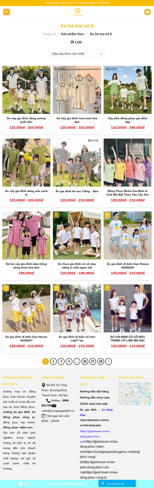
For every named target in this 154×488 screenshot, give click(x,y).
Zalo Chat (30, 484)
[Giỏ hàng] (147, 12)
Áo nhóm (103, 3)
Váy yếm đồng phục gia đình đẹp (127, 120)
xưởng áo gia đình (16, 411)
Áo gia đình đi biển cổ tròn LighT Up (77, 338)
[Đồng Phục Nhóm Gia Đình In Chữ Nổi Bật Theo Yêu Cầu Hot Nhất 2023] (128, 163)
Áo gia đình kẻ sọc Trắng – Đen (77, 191)
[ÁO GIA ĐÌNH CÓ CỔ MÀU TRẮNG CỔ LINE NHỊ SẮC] (128, 308)
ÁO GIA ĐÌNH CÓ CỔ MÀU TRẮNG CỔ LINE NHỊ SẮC (127, 338)
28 (100, 361)
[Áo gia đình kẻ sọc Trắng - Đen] (77, 163)
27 (92, 361)
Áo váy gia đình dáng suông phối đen (26, 120)
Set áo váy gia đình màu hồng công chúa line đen (26, 265)
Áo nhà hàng (87, 3)
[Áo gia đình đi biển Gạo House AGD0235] (128, 235)
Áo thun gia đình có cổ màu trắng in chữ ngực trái (77, 265)
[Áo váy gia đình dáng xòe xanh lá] (26, 163)
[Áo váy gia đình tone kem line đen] (77, 90)
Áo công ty (69, 3)
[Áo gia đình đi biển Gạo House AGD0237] (26, 308)
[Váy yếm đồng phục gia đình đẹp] (128, 90)
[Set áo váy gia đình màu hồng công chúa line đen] (26, 235)
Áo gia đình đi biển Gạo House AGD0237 (26, 338)
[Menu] (6, 12)
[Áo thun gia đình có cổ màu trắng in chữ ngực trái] (77, 235)
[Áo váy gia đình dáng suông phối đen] (26, 90)
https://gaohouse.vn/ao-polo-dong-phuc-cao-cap (98, 467)
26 (84, 361)
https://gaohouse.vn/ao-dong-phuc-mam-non (99, 446)
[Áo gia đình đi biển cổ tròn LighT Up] (77, 308)
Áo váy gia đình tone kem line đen (77, 120)
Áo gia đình (52, 3)
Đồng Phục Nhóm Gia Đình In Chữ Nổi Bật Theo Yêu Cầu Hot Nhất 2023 (127, 194)
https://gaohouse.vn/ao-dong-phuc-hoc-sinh (95, 436)
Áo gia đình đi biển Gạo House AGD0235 (128, 265)
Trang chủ (49, 34)
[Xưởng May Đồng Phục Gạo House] (77, 12)
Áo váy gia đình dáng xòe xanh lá (26, 192)
